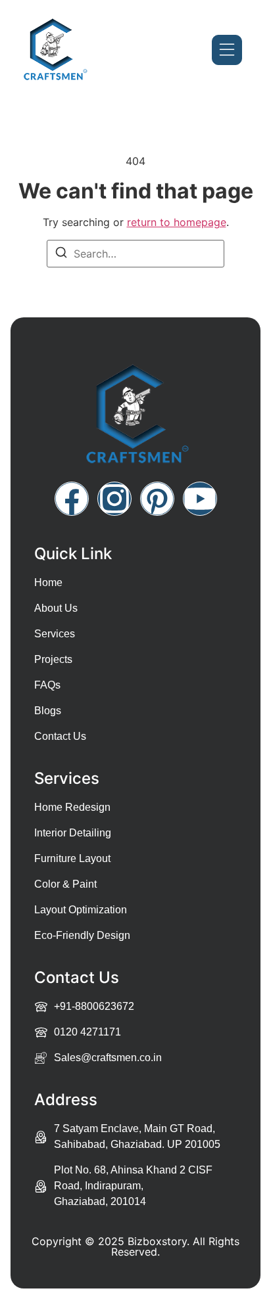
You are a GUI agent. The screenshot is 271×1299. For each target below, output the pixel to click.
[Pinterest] (157, 499)
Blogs (47, 710)
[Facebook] (72, 499)
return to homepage (176, 222)
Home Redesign (72, 807)
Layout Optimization (80, 909)
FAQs (47, 685)
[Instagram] (114, 499)
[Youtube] (200, 499)
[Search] (61, 254)
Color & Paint (65, 884)
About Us (56, 608)
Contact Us (60, 736)
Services (54, 633)
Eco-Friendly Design (82, 935)
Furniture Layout (72, 858)
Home (48, 582)
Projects (53, 659)
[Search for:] (135, 253)
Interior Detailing (72, 832)
